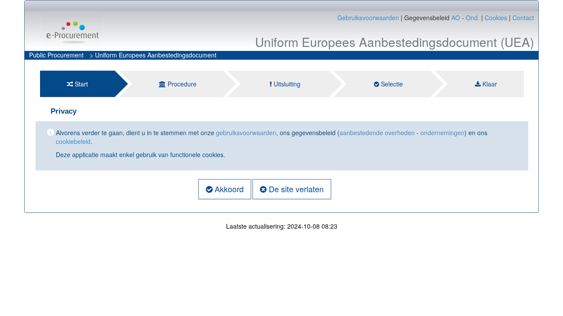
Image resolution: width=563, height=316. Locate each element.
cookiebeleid (73, 141)
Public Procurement (56, 54)
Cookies (496, 17)
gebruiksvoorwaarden (246, 132)
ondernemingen (442, 132)
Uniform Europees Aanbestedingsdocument (155, 54)
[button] (224, 189)
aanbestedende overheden (377, 132)
